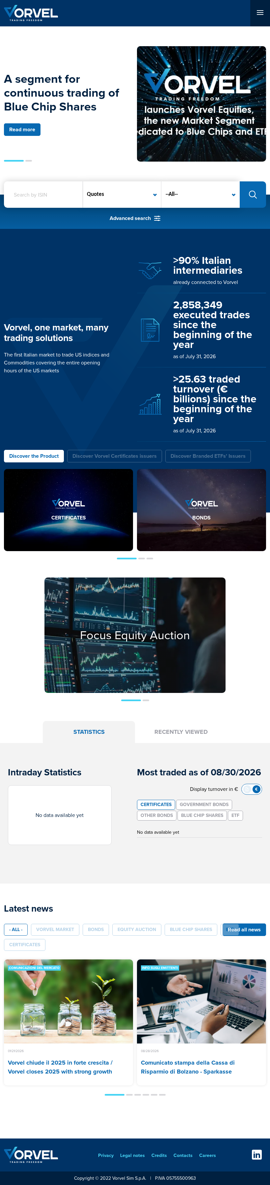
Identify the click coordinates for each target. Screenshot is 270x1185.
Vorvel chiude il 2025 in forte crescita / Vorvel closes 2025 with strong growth (60, 1067)
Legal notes (132, 1155)
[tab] (34, 456)
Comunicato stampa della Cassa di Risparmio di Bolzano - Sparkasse (188, 1067)
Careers (207, 1155)
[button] (14, 161)
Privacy (106, 1155)
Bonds (96, 929)
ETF (235, 815)
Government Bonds (204, 804)
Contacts (183, 1155)
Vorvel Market (55, 929)
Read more (22, 129)
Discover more (135, 650)
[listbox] (122, 194)
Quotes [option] (95, 194)
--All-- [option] (172, 194)
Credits (159, 1155)
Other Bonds (157, 815)
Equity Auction (137, 929)
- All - (15, 929)
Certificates (156, 804)
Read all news (244, 929)
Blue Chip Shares (202, 815)
